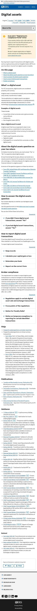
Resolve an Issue (9, 582)
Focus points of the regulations (18, 306)
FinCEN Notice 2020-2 (11, 524)
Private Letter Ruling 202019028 (14, 518)
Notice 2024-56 (7, 447)
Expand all (32, 214)
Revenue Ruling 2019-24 (10, 455)
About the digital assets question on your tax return (18, 75)
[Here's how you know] (18, 2)
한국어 (33, 20)
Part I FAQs (8, 336)
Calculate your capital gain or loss (18, 256)
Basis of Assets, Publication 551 (12, 397)
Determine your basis (14, 261)
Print (20, 566)
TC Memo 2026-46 (10, 412)
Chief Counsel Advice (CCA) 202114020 (15, 496)
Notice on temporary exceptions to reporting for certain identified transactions (19, 318)
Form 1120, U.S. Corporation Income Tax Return (17, 188)
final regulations (10, 284)
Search (20, 7)
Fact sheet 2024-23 (8, 548)
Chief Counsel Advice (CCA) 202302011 (15, 506)
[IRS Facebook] (3, 596)
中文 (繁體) (26, 20)
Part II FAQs (8, 354)
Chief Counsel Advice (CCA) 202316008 (15, 480)
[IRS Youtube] (16, 596)
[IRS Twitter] (6, 596)
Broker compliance (9, 81)
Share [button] (9, 566)
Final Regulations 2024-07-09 (12, 429)
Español (11, 20)
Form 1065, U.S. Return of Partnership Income (16, 186)
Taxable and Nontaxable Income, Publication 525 (17, 382)
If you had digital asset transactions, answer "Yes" (20, 226)
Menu (33, 7)
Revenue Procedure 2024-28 (11, 437)
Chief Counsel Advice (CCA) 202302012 (15, 512)
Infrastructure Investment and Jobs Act (20, 104)
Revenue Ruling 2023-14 (10, 453)
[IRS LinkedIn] (12, 596)
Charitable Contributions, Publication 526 (15, 388)
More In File (6, 28)
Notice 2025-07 (9, 421)
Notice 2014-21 (7, 471)
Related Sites (8, 589)
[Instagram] (9, 596)
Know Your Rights (10, 579)
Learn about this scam (14, 55)
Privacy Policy (18, 605)
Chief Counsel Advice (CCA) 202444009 (15, 475)
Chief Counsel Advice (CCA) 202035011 (15, 488)
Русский (15, 23)
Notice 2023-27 (7, 467)
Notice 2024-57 (7, 443)
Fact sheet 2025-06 (8, 536)
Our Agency (8, 575)
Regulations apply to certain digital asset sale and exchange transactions (20, 299)
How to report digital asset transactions (15, 79)
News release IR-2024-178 (11, 542)
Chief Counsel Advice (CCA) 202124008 (15, 500)
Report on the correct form (16, 266)
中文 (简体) (18, 20)
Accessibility (18, 608)
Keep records (11, 251)
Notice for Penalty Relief (15, 311)
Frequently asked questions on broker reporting (17, 330)
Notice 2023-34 (7, 459)
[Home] (5, 6)
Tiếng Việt (22, 23)
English (5, 20)
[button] (27, 7)
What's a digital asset (9, 73)
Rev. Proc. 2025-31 (10, 416)
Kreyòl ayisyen (31, 23)
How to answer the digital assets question (15, 77)
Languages (7, 586)
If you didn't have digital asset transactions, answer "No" (17, 219)
